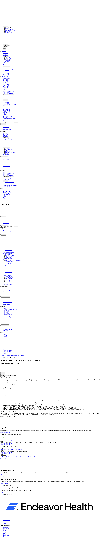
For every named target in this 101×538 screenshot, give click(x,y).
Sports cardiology (8, 269)
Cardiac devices (8, 257)
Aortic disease (5, 289)
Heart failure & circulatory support (11, 268)
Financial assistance (6, 80)
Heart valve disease (8, 250)
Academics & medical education (9, 118)
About (4, 47)
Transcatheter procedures (9, 256)
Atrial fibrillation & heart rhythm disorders (13, 260)
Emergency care (6, 74)
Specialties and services (7, 129)
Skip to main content (4, 0)
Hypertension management (10, 277)
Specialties (5, 259)
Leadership (5, 117)
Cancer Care (7, 57)
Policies (4, 82)
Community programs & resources (11, 95)
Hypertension (7, 251)
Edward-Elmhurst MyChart (10, 30)
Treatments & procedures (7, 253)
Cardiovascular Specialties (8, 351)
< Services (5, 353)
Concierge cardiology (9, 266)
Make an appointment (7, 20)
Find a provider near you (5, 432)
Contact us (5, 114)
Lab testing (7, 70)
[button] (2, 496)
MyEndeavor (7, 28)
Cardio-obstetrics (8, 263)
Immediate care (5, 55)
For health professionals (7, 519)
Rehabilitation (7, 71)
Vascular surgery (8, 273)
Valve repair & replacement (10, 255)
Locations (4, 22)
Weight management (9, 278)
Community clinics (8, 96)
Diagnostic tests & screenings (8, 252)
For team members (6, 520)
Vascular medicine (8, 272)
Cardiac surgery (8, 262)
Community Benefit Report (8, 93)
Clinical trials (7, 281)
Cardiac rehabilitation (9, 261)
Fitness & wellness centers (10, 72)
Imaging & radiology (9, 69)
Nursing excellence (6, 111)
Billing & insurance (6, 85)
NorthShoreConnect (9, 29)
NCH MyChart (8, 31)
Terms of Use (5, 527)
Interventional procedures (9, 254)
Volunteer (7, 102)
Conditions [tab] (7, 375)
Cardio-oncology (8, 264)
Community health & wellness (8, 94)
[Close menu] (0, 51)
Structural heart (8, 271)
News (4, 113)
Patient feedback (6, 84)
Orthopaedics (7, 60)
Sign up (1, 492)
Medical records (6, 86)
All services (7, 73)
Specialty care (5, 56)
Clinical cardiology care (9, 265)
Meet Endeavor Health (7, 109)
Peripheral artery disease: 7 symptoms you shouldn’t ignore (11, 449)
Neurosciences (8, 59)
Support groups (5, 79)
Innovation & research (7, 110)
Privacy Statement (6, 528)
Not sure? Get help (8, 32)
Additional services (6, 66)
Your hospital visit (6, 78)
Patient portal (5, 26)
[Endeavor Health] (50, 42)
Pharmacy (7, 67)
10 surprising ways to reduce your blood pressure (9, 440)
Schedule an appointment (5, 474)
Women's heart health (9, 274)
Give (4, 25)
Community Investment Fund (8, 91)
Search (1, 122)
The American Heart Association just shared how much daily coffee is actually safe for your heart (18, 456)
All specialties (7, 61)
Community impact (6, 92)
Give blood (7, 103)
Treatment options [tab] (13, 375)
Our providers (7, 280)
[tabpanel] (50, 379)
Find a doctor (5, 21)
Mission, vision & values (7, 116)
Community (5, 46)
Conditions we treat (6, 246)
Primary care (5, 54)
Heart (5, 444)
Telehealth (5, 62)
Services (4, 349)
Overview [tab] (2, 375)
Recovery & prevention (7, 275)
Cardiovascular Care (9, 58)
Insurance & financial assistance (9, 128)
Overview (4, 288)
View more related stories (5, 458)
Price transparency (6, 530)
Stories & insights (6, 120)
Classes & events (6, 87)
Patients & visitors (6, 45)
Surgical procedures (8, 258)
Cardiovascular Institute (4, 244)
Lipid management (8, 276)
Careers (4, 119)
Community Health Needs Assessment (10, 104)
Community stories (6, 105)
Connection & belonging (7, 112)
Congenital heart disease (9, 249)
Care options (5, 44)
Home (4, 348)
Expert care (6, 443)
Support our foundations (9, 101)
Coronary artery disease (9, 267)
